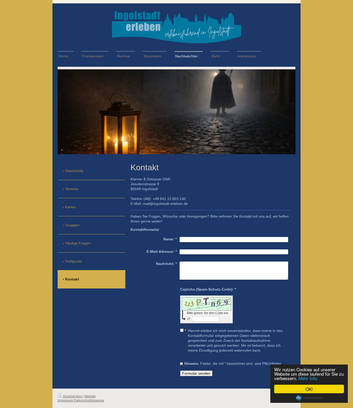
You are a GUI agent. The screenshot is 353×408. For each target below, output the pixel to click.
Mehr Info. (308, 378)
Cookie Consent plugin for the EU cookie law (309, 398)
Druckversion (72, 396)
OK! (309, 389)
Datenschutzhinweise (89, 400)
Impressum (65, 400)
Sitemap (90, 396)
